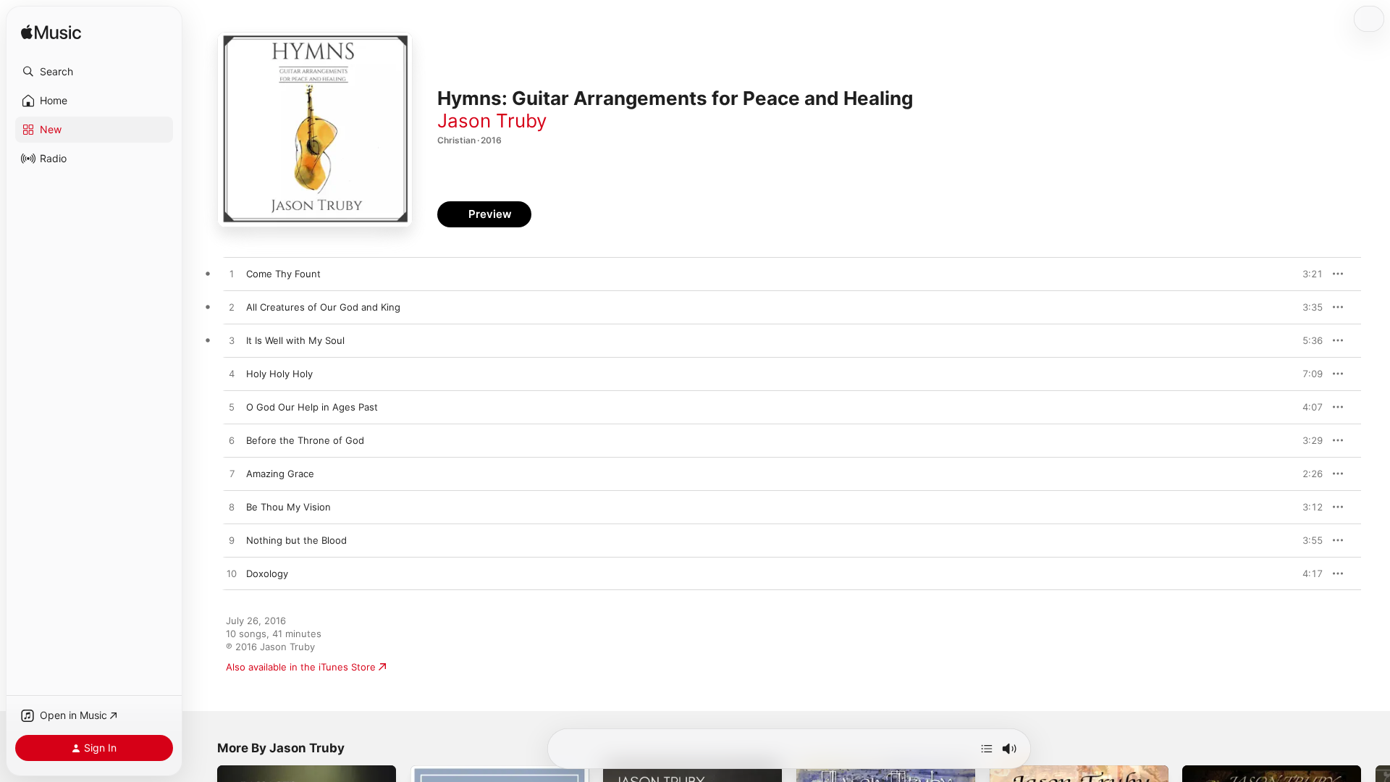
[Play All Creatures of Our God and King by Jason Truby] (231, 307)
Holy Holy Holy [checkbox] (279, 373)
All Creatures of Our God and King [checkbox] (323, 307)
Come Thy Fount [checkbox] (283, 273)
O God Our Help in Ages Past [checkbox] (312, 407)
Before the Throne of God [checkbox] (305, 440)
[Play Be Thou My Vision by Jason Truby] (231, 507)
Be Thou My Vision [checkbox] (288, 507)
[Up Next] (986, 749)
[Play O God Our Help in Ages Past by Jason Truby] (231, 407)
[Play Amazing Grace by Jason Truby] (231, 474)
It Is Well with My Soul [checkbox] (295, 340)
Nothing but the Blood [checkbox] (296, 540)
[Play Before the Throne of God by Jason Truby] (231, 440)
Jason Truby (492, 120)
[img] (51, 33)
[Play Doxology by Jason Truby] (231, 574)
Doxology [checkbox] (267, 573)
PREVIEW (1307, 273)
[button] (94, 71)
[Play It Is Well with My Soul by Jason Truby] (231, 341)
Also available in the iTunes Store (301, 667)
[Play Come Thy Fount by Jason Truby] (231, 274)
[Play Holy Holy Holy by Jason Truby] (231, 374)
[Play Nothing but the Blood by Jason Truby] (231, 540)
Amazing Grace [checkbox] (280, 473)
